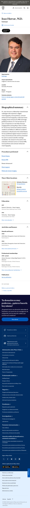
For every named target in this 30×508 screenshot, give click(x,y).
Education (5, 201)
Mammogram (6, 167)
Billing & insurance (21, 189)
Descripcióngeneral (6, 30)
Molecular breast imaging (9, 171)
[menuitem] (6, 30)
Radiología (4, 76)
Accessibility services (22, 191)
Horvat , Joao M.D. (7, 290)
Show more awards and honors (9, 248)
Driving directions (21, 184)
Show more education (7, 220)
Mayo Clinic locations (9, 178)
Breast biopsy (6, 156)
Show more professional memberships (11, 270)
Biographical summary (12, 107)
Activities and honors (9, 227)
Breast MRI (5, 159)
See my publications (6, 277)
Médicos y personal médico (8, 288)
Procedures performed (10, 152)
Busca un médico (8, 13)
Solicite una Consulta (9, 25)
